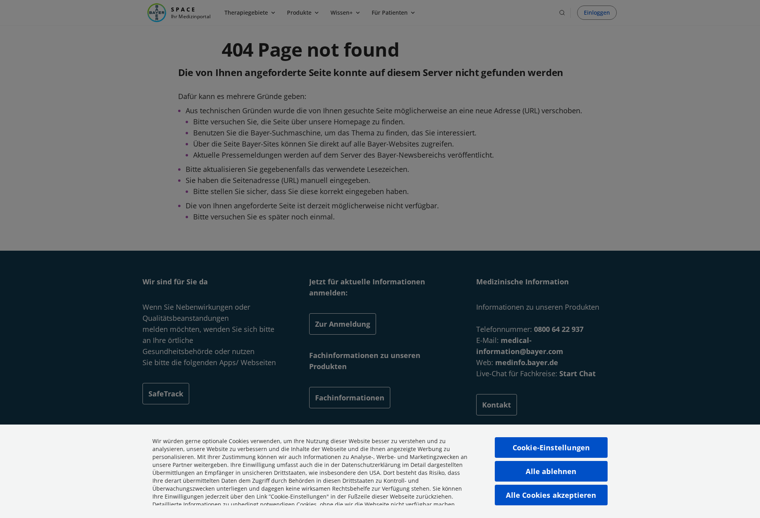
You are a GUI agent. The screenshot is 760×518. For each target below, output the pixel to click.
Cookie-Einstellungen (551, 447)
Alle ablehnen (551, 471)
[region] (380, 471)
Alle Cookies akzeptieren (551, 495)
